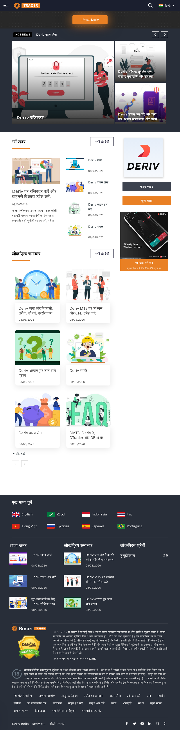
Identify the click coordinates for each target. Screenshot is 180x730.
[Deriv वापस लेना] (75, 185)
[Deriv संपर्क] (75, 230)
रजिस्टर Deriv (90, 19)
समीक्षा (17, 703)
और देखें (20, 453)
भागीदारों (127, 703)
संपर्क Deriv (57, 724)
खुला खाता (146, 200)
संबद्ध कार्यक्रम (69, 696)
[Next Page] (164, 34)
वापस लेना (115, 696)
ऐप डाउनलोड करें (36, 703)
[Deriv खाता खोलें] (18, 558)
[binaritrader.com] (26, 5)
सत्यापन (57, 703)
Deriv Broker (23, 696)
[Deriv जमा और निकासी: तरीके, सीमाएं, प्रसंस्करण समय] (37, 285)
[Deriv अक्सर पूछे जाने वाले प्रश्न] (37, 347)
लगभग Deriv (47, 696)
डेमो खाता (40, 711)
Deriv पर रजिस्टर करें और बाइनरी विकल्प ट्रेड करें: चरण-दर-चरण (75, 34)
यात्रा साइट (146, 186)
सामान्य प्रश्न (21, 711)
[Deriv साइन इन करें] (75, 208)
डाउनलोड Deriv (91, 711)
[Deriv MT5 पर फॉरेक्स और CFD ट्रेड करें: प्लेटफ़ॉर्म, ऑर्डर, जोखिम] (88, 285)
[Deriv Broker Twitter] (132, 724)
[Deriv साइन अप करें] (18, 580)
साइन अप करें (97, 703)
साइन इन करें (75, 703)
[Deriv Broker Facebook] (124, 724)
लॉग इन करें (133, 696)
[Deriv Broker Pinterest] (163, 724)
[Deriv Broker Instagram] (155, 724)
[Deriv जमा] (75, 163)
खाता (114, 703)
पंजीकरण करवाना (93, 696)
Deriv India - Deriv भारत (29, 724)
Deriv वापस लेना (46, 34)
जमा (148, 696)
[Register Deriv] (144, 235)
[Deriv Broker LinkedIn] (147, 724)
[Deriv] (143, 176)
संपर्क (141, 703)
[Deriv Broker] (29, 633)
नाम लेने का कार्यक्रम (64, 711)
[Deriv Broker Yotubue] (140, 724)
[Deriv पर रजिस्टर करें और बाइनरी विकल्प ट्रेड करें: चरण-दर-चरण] (36, 171)
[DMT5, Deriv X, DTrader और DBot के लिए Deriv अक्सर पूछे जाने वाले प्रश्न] (88, 409)
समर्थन (161, 696)
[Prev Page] (155, 34)
